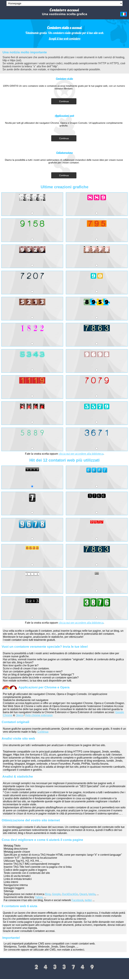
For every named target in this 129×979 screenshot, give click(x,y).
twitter (88, 900)
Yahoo (39, 897)
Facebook (77, 900)
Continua (64, 101)
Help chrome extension (39, 715)
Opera (19, 715)
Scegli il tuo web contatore (64, 39)
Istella (91, 894)
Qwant (83, 894)
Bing (48, 894)
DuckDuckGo (70, 894)
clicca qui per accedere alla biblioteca (81, 453)
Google (56, 894)
